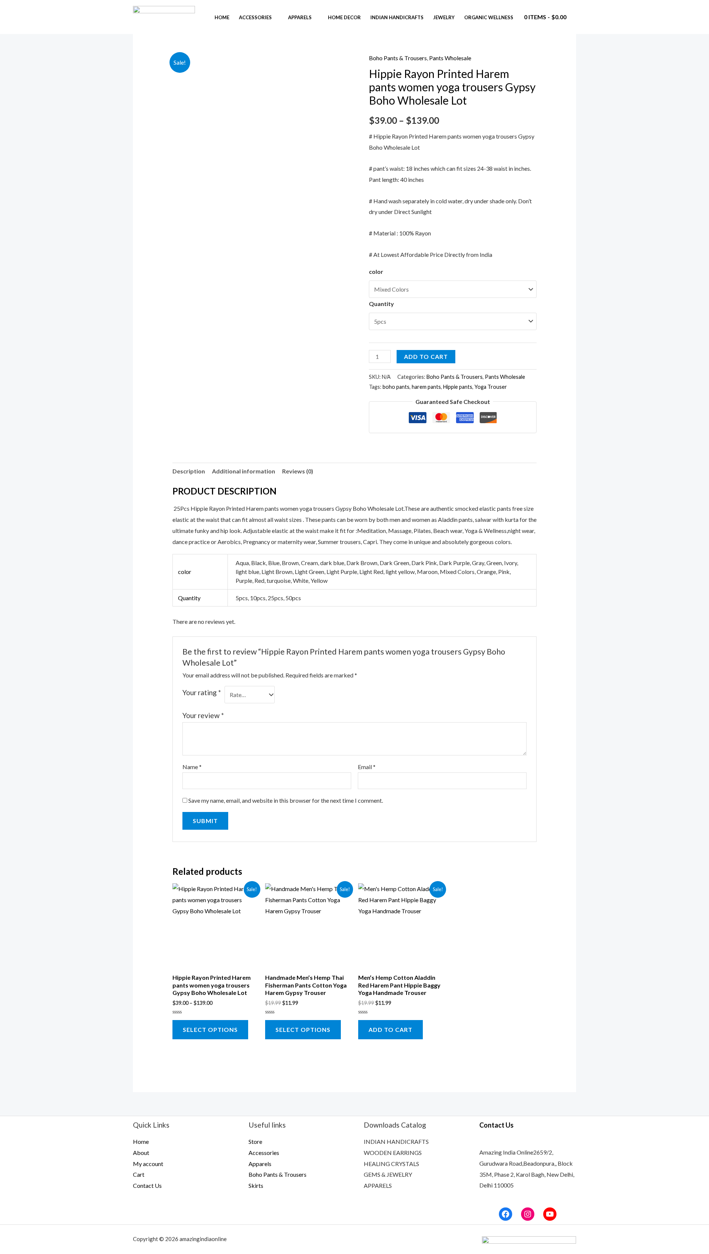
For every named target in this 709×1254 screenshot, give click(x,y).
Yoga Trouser (491, 387)
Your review (203, 715)
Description (188, 471)
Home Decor (344, 17)
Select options (210, 1029)
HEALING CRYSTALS (391, 1163)
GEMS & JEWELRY (388, 1174)
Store (255, 1141)
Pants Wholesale (450, 57)
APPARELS (378, 1185)
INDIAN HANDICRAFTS (396, 1141)
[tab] (188, 471)
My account (148, 1163)
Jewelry (444, 17)
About (141, 1152)
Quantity (381, 303)
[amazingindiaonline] (164, 16)
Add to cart (426, 356)
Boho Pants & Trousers (398, 57)
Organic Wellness (488, 17)
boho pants (396, 387)
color (376, 271)
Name (192, 766)
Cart (138, 1174)
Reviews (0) (297, 471)
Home (222, 17)
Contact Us (147, 1185)
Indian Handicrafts (397, 17)
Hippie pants (457, 387)
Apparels (300, 17)
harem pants (426, 387)
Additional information (243, 471)
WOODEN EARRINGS (393, 1152)
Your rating (201, 692)
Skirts (256, 1185)
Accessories (255, 17)
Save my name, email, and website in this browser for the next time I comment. (285, 800)
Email (367, 766)
